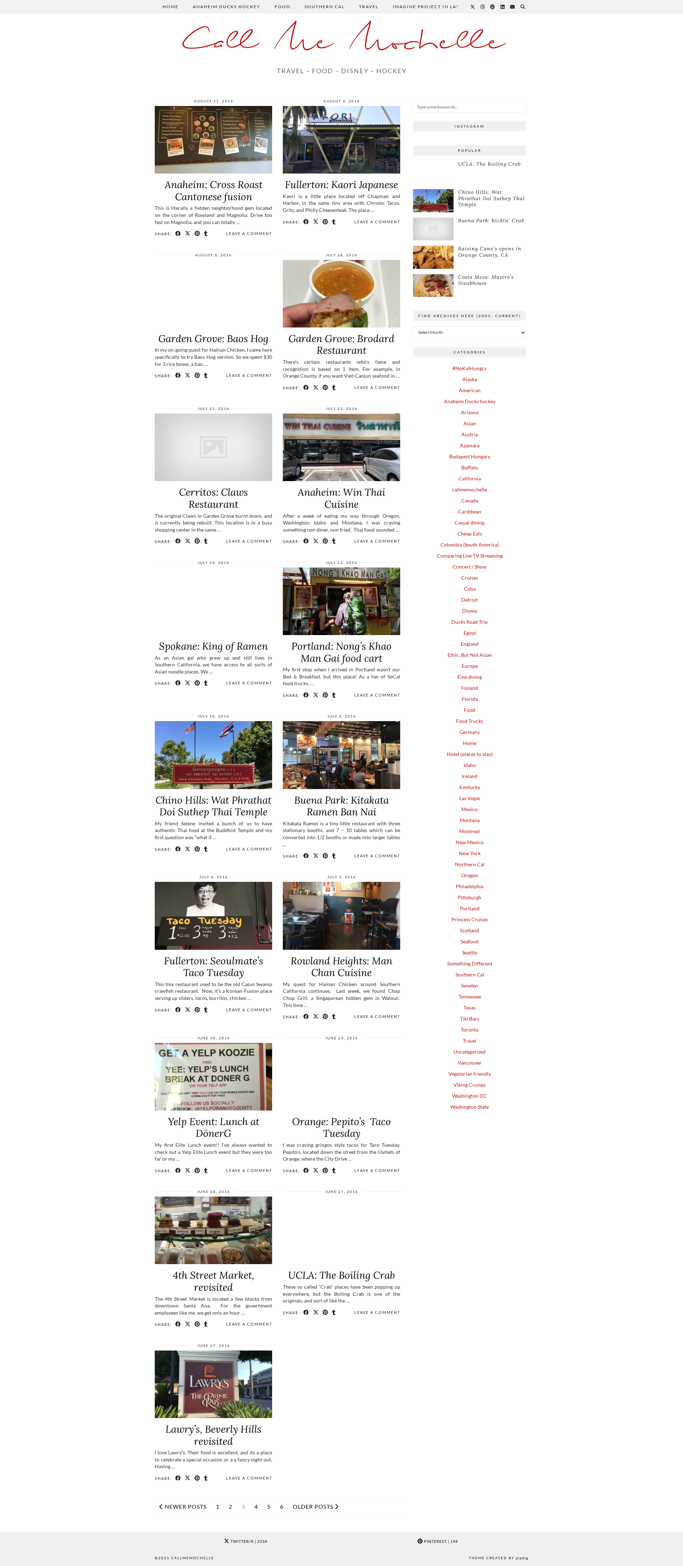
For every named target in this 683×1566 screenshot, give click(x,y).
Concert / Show (469, 567)
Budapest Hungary (469, 456)
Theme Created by (498, 1558)
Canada (469, 500)
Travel (368, 6)
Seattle (469, 952)
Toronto (469, 1030)
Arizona (469, 412)
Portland (470, 908)
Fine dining (469, 677)
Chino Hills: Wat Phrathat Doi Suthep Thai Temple (213, 806)
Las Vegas (469, 798)
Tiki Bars (469, 1019)
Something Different (469, 963)
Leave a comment (249, 233)
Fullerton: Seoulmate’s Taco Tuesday (213, 966)
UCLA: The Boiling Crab (341, 1275)
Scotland (469, 930)
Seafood (469, 941)
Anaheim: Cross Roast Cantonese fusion (214, 190)
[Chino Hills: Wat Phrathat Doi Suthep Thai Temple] (433, 200)
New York (470, 853)
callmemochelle (469, 489)
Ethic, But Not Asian (470, 655)
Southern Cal (325, 6)
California (470, 478)
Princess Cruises (469, 919)
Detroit (469, 600)
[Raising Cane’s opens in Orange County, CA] (433, 257)
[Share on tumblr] (206, 233)
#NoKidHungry (469, 368)
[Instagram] (483, 7)
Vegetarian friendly (470, 1074)
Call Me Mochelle (341, 42)
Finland (469, 688)
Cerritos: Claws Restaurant (213, 498)
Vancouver (470, 1063)
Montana (470, 820)
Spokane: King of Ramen (213, 646)
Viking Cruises (470, 1085)
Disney (469, 611)
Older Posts (314, 1506)
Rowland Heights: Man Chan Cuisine (341, 966)
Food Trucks (469, 721)
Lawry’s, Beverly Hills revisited (213, 1435)
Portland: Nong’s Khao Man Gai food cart (341, 652)
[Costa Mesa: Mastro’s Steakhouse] (433, 285)
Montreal (469, 831)
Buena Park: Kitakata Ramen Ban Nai (341, 806)
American (470, 390)
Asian (470, 423)
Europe (470, 666)
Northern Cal (470, 864)
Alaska (469, 379)
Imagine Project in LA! (426, 6)
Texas (470, 1008)
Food (282, 6)
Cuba (470, 589)
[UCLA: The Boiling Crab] (433, 172)
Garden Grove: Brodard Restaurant (341, 344)
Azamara (470, 445)
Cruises (469, 578)
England (469, 644)
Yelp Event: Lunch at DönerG (213, 1127)
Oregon (469, 875)
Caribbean (469, 511)
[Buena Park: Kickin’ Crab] (433, 229)
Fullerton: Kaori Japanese (341, 184)
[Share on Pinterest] (197, 233)
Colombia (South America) (469, 545)
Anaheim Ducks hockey (226, 6)
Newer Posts (185, 1506)
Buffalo (469, 467)
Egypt (470, 633)
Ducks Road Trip (469, 622)
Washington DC (469, 1096)
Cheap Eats (469, 534)
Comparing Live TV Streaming (470, 556)
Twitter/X (248, 1541)
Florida (470, 699)
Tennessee (470, 997)
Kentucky (469, 787)
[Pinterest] (493, 7)
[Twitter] (473, 7)
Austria (469, 434)
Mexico (469, 809)
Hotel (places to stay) (470, 754)
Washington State (469, 1107)
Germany (470, 732)
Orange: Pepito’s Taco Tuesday (341, 1127)
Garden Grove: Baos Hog (213, 338)
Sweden (469, 985)
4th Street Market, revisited (213, 1281)
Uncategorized (470, 1052)
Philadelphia (469, 886)
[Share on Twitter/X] (188, 233)
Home (171, 6)
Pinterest (440, 1541)
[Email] (512, 7)
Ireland (469, 776)
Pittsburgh (469, 897)
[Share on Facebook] (178, 233)
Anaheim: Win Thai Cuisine (341, 498)
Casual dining (470, 523)
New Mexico (469, 842)
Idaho (470, 765)
